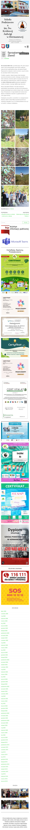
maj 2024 (3, 669)
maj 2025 (3, 642)
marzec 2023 (4, 701)
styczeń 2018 (4, 781)
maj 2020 (3, 727)
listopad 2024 (4, 657)
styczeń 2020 (4, 737)
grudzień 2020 (4, 718)
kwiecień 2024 (4, 672)
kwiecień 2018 (4, 776)
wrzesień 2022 (4, 715)
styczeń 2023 (4, 706)
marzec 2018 (4, 778)
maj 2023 (3, 696)
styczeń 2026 (4, 625)
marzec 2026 (4, 621)
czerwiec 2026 (4, 613)
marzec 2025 (4, 647)
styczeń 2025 (4, 652)
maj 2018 (3, 774)
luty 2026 (3, 623)
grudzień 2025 (4, 628)
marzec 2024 (4, 674)
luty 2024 (3, 676)
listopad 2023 (4, 684)
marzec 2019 (4, 754)
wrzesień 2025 (4, 635)
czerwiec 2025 (4, 640)
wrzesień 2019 (4, 747)
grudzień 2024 (4, 655)
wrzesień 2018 (4, 766)
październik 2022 (5, 713)
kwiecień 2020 (4, 730)
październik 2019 (5, 744)
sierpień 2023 (4, 691)
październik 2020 (5, 720)
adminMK (6, 58)
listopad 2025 (4, 630)
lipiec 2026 (3, 611)
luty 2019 (3, 757)
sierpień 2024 (4, 664)
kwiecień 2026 (4, 618)
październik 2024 (5, 659)
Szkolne (12, 209)
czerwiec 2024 (4, 667)
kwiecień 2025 (4, 645)
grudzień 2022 (4, 708)
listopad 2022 (4, 710)
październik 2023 (5, 686)
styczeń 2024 (4, 679)
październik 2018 (5, 764)
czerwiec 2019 (4, 749)
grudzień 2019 (4, 740)
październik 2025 (5, 633)
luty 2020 (3, 735)
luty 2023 (3, 703)
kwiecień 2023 (4, 698)
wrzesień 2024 (4, 662)
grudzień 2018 (4, 759)
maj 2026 (3, 616)
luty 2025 (3, 650)
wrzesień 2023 (4, 689)
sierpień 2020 (4, 725)
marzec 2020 (4, 732)
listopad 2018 (4, 761)
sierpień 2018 (4, 769)
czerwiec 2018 (4, 771)
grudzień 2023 (4, 681)
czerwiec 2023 (4, 693)
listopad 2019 (4, 742)
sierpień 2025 (4, 638)
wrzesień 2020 (4, 723)
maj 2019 (3, 752)
